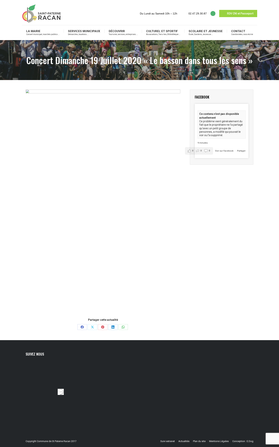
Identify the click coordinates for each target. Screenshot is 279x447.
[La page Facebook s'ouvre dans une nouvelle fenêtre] (212, 13)
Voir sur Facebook (224, 151)
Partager (241, 151)
